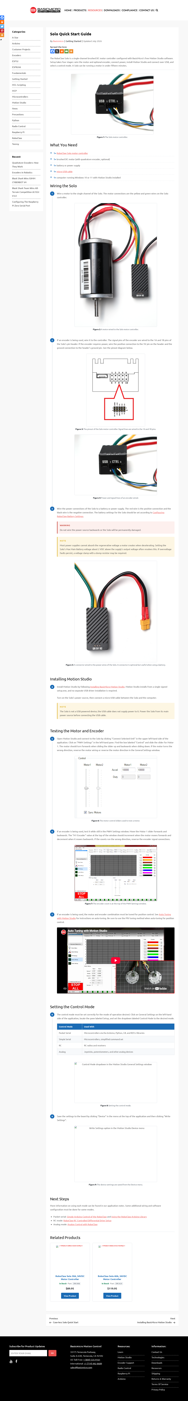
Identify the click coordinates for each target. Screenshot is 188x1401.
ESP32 (15, 61)
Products (80, 10)
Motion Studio (19, 102)
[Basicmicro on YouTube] (11, 1361)
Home (68, 10)
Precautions (18, 114)
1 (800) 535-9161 (91, 1359)
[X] (57, 51)
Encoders (16, 55)
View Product (70, 1296)
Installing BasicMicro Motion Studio (107, 686)
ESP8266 (16, 67)
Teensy (15, 143)
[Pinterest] (2, 31)
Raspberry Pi (18, 132)
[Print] (62, 51)
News (15, 108)
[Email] (66, 51)
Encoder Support (126, 1362)
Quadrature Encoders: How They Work (25, 164)
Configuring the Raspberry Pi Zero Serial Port (25, 203)
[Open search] (157, 10)
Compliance (129, 10)
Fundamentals (19, 73)
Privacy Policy (158, 1389)
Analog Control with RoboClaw (82, 1224)
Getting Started (73, 41)
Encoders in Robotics (22, 172)
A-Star (15, 37)
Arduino (16, 43)
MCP (14, 90)
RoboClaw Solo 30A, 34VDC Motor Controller (69, 1278)
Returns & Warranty (161, 1378)
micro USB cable (65, 171)
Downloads (112, 10)
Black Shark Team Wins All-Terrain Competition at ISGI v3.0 (25, 192)
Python (15, 120)
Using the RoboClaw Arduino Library (129, 1216)
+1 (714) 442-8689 (93, 1363)
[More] (71, 51)
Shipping (156, 1373)
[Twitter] (2, 26)
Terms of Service (160, 1384)
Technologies (158, 1357)
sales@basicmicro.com (81, 1367)
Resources (95, 10)
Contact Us (146, 10)
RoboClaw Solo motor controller (72, 153)
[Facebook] (52, 51)
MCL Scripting (19, 84)
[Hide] (1, 40)
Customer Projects (21, 49)
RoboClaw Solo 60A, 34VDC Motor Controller (112, 1278)
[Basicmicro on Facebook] (16, 1361)
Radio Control (18, 126)
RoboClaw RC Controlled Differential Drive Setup (87, 1220)
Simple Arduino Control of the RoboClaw (87, 1216)
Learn (120, 1352)
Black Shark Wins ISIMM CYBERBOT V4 (23, 180)
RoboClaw (17, 138)
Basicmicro (58, 41)
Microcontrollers (20, 96)
